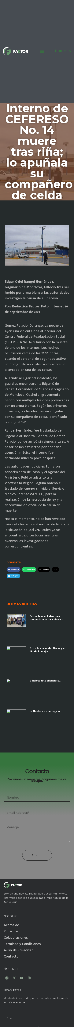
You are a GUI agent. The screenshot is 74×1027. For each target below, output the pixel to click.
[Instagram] (65, 50)
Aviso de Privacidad (18, 950)
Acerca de (11, 925)
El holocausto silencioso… (45, 680)
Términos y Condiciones (22, 944)
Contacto (11, 956)
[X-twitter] (69, 50)
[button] (42, 51)
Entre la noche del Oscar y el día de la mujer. (47, 650)
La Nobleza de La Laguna (45, 711)
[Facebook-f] (55, 50)
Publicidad (11, 931)
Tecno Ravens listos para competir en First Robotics (46, 618)
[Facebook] (7, 978)
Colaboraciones (16, 938)
